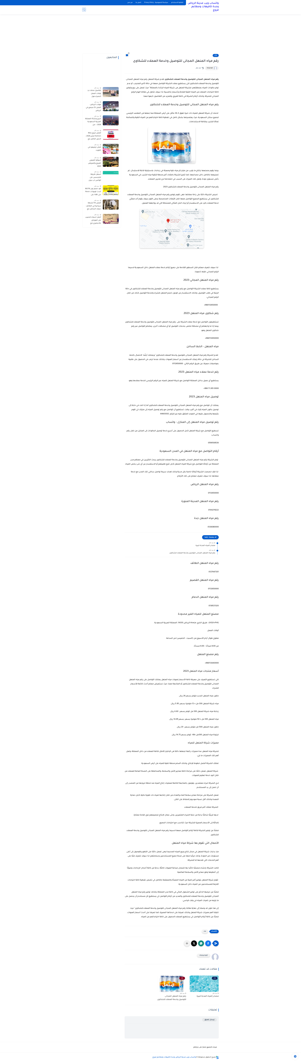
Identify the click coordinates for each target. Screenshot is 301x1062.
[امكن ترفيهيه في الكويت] (111, 149)
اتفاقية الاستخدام (177, 2)
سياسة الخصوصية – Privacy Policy (156, 2)
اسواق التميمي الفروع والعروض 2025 (94, 163)
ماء (215, 55)
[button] (208, 943)
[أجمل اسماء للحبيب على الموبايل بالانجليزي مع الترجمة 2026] (111, 219)
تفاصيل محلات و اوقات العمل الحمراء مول (94, 94)
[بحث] (84, 9)
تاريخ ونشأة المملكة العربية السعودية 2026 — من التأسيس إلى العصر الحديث (93, 122)
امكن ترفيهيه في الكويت (94, 148)
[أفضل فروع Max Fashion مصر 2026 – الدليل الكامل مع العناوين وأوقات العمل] (111, 135)
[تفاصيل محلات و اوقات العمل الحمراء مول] (111, 92)
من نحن (130, 2)
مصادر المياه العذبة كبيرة (205, 546)
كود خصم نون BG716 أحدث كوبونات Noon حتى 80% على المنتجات (93, 192)
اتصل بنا (138, 2)
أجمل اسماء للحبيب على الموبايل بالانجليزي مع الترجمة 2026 (93, 220)
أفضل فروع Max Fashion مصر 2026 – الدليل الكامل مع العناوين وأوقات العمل (93, 136)
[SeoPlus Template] (217, 1057)
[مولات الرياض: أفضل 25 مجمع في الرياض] (111, 106)
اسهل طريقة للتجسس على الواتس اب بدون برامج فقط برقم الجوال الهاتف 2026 (93, 178)
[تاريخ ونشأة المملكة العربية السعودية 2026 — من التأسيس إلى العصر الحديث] (111, 120)
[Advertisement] (150, 35)
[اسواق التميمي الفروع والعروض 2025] (111, 162)
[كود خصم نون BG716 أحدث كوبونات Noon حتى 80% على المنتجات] (111, 190)
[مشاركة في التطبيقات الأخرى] (187, 943)
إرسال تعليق (209, 1020)
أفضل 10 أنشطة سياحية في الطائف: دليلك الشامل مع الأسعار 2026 (93, 206)
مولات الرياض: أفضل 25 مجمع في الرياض (93, 108)
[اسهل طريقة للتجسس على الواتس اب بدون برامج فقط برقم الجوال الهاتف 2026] (111, 176)
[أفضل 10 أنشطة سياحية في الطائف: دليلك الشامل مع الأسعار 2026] (111, 205)
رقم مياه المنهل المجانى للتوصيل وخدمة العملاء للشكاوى (192, 553)
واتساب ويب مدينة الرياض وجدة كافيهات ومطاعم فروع (203, 7)
